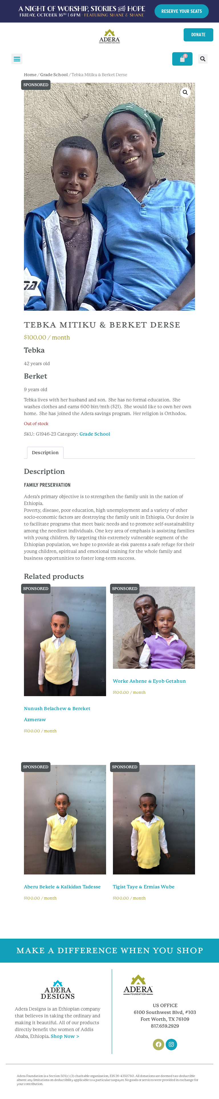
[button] (16, 59)
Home (30, 74)
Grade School (54, 74)
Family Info (42, 746)
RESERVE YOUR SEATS (181, 11)
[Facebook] (158, 1044)
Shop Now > (65, 1036)
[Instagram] (171, 1044)
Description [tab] (45, 452)
